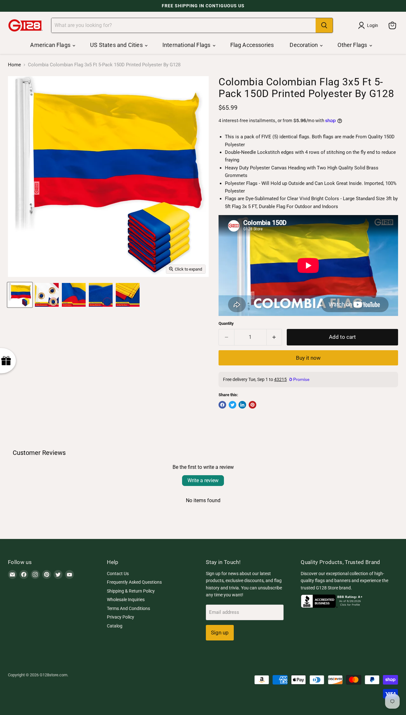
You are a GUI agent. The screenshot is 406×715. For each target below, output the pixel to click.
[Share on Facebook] (222, 405)
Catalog (114, 625)
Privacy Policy (120, 617)
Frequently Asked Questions (134, 582)
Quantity (226, 323)
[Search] (324, 25)
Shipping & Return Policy (131, 591)
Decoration (304, 45)
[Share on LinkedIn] (242, 405)
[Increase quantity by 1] (274, 337)
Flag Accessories (252, 45)
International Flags (187, 45)
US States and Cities (117, 45)
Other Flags (352, 45)
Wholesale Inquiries (126, 599)
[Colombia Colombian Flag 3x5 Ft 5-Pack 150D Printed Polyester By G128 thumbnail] (19, 294)
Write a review (203, 480)
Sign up (220, 632)
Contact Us (118, 573)
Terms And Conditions (128, 608)
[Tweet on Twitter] (232, 405)
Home (14, 65)
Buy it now (308, 358)
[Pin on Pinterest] (252, 405)
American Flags (51, 45)
